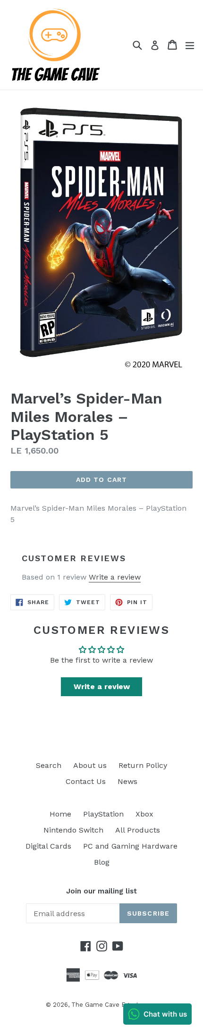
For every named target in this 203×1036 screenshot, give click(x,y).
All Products (137, 829)
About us (90, 765)
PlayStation (103, 813)
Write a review (115, 577)
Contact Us (86, 781)
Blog (102, 862)
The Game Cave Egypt (105, 1004)
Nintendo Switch (73, 829)
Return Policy (142, 765)
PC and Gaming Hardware (130, 846)
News (127, 781)
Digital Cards (48, 846)
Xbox (144, 813)
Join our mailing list (101, 891)
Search (48, 765)
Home (60, 813)
